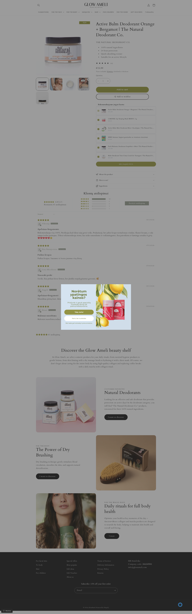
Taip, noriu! (79, 312)
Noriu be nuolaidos (79, 318)
